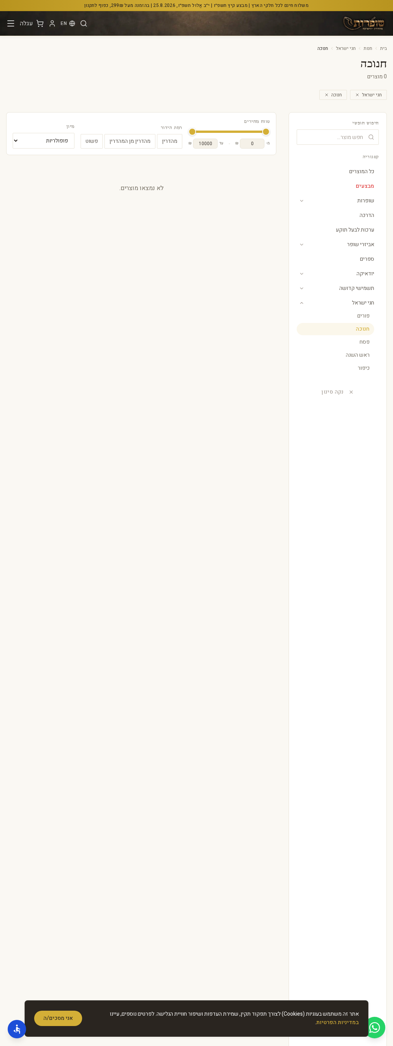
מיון (70, 126)
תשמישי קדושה (356, 288)
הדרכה (367, 215)
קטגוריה (371, 157)
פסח (365, 342)
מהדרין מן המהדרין (129, 141)
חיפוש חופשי (365, 123)
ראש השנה (358, 355)
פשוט (92, 141)
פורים (363, 316)
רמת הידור (171, 128)
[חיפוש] (84, 23)
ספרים (367, 259)
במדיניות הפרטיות (337, 1022)
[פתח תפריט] (10, 23)
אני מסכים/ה (58, 1018)
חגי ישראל (346, 48)
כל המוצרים (361, 171)
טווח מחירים (257, 121)
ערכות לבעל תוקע (355, 230)
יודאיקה (365, 274)
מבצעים (365, 186)
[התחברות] (52, 23)
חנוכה (336, 94)
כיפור (364, 368)
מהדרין (169, 141)
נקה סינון (332, 392)
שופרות (365, 201)
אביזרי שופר (360, 244)
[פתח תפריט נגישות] (17, 1029)
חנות (367, 48)
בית (383, 48)
